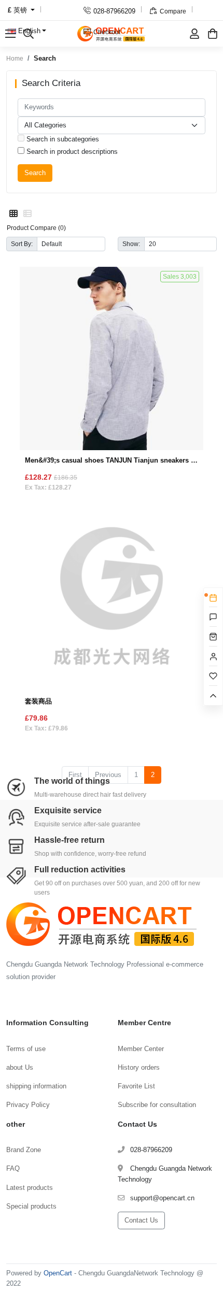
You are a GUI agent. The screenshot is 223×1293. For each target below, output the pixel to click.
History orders (139, 1067)
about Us (19, 1067)
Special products (31, 1206)
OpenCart (58, 1273)
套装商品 (38, 701)
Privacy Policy (28, 1105)
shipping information (36, 1086)
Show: (131, 243)
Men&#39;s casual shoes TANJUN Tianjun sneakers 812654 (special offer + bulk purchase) (111, 460)
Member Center (141, 1049)
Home (14, 58)
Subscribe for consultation (157, 1105)
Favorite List (136, 1086)
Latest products (29, 1187)
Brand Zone (23, 1150)
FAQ (13, 1168)
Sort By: (22, 243)
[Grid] (13, 214)
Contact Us (141, 1220)
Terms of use (26, 1049)
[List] (27, 214)
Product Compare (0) (36, 227)
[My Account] (194, 33)
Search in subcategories (61, 139)
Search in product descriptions (71, 151)
